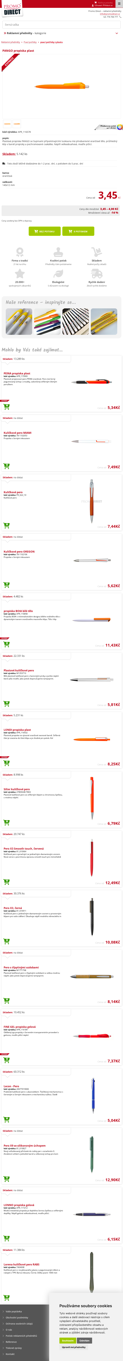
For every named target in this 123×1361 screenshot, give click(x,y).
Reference (11, 1341)
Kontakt (10, 1354)
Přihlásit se (108, 5)
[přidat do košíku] (6, 407)
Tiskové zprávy (14, 1347)
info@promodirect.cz (110, 13)
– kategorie (26, 33)
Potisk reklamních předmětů (21, 1335)
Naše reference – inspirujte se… (41, 303)
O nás (9, 1329)
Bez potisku (46, 231)
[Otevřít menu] (119, 4)
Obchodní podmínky (17, 1317)
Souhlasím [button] (68, 1340)
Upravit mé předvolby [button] (74, 1347)
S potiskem (80, 231)
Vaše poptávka (14, 1311)
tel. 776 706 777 (110, 16)
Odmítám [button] (84, 1340)
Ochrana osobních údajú (19, 1323)
